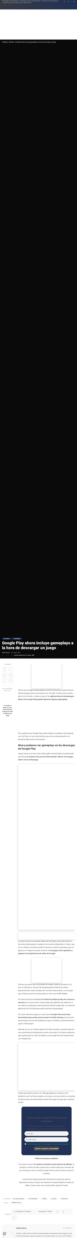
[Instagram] (68, 1)
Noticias (6, 638)
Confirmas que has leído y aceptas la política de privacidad (47, 1144)
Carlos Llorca (6, 652)
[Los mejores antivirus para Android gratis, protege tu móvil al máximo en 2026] (7, 698)
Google (54, 1198)
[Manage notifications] (4, 1233)
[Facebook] (64, 1)
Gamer (45, 1198)
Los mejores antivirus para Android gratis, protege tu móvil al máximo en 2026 (7, 710)
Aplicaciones (33, 1198)
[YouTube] (70, 1)
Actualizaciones (18, 1198)
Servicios (64, 1198)
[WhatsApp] (6, 655)
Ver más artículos (67, 1228)
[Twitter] (66, 1)
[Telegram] (72, 1)
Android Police (16, 1202)
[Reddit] (8, 655)
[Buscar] (74, 6)
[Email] (12, 655)
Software (17, 638)
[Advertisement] (38, 24)
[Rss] (74, 1)
